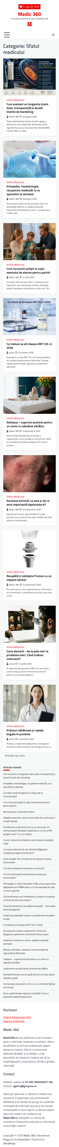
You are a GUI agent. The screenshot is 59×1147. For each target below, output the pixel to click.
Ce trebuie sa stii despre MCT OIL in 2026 (29, 346)
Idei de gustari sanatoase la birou (19, 811)
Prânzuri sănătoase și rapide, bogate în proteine (25, 732)
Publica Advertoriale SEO (17, 1017)
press (11, 352)
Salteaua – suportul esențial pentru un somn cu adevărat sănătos (29, 424)
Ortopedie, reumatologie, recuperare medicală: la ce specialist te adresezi (23, 190)
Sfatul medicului (15, 100)
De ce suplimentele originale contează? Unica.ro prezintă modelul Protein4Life (26, 995)
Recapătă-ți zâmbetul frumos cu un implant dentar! (29, 578)
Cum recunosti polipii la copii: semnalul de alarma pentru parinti (28, 270)
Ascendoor (24, 1139)
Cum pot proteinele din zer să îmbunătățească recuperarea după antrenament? (25, 851)
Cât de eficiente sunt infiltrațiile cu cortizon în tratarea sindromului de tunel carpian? (29, 898)
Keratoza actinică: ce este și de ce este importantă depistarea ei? (28, 502)
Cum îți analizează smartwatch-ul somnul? (23, 868)
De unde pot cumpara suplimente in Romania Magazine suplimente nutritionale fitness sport (26, 932)
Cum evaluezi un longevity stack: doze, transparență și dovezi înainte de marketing (28, 108)
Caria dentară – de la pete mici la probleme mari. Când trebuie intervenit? (27, 655)
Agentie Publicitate (14, 1021)
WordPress (9, 1143)
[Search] (53, 34)
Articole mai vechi (15, 755)
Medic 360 (29, 14)
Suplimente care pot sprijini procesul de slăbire (25, 968)
